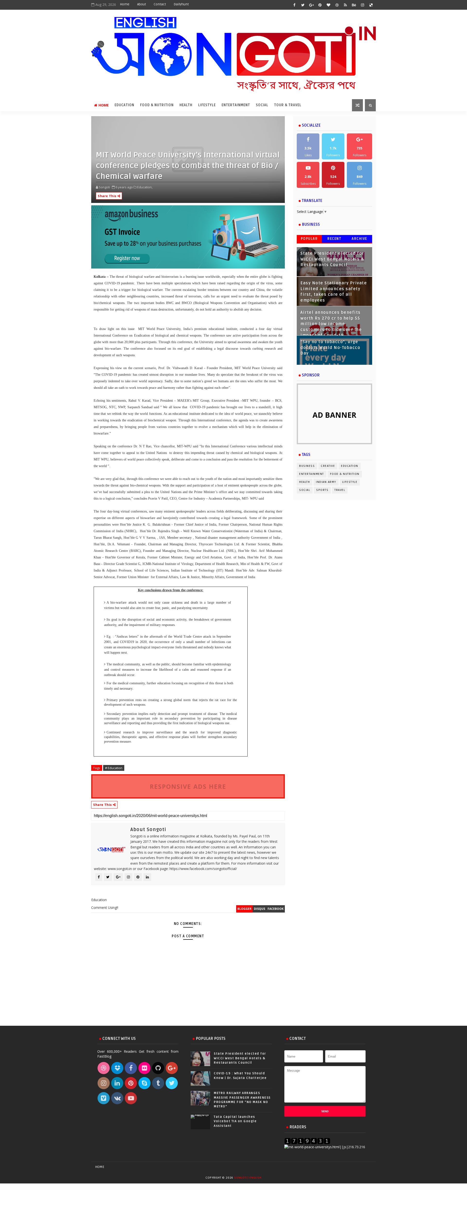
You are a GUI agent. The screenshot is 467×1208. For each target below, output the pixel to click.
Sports (322, 490)
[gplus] (311, 5)
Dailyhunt (181, 4)
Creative (328, 466)
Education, (145, 187)
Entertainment (236, 105)
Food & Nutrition (157, 105)
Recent (334, 239)
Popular (309, 239)
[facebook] (294, 5)
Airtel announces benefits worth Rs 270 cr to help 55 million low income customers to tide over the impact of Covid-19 (331, 324)
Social (262, 105)
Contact (160, 4)
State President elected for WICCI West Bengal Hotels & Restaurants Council (332, 259)
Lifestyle (207, 105)
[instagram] (362, 5)
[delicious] (371, 5)
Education (124, 105)
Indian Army (326, 482)
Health (186, 105)
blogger (244, 909)
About (141, 4)
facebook (276, 909)
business (307, 466)
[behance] (354, 5)
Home (124, 4)
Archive (359, 239)
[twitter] (302, 5)
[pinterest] (319, 5)
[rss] (345, 5)
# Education (113, 768)
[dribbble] (337, 5)
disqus (259, 909)
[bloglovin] (328, 5)
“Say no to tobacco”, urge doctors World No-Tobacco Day (330, 347)
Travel (339, 490)
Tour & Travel (287, 105)
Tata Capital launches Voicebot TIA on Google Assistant (235, 1121)
